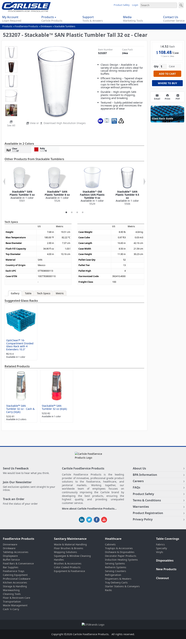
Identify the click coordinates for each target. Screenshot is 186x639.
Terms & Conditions (147, 500)
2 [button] (72, 212)
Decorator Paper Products (120, 556)
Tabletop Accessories (15, 552)
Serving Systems (115, 563)
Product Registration (148, 513)
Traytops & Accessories (119, 548)
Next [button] (144, 181)
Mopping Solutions (65, 552)
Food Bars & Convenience (18, 563)
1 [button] (66, 212)
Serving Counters (115, 571)
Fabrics (160, 544)
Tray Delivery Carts (116, 582)
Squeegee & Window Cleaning (72, 556)
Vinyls (159, 552)
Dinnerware (10, 544)
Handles (59, 559)
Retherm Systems (115, 567)
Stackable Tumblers (64, 26)
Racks (108, 590)
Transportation (12, 601)
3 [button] (77, 212)
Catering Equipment (15, 575)
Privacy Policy (143, 519)
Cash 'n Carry (11, 609)
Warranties (141, 507)
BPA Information (145, 475)
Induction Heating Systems (121, 559)
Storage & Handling (15, 586)
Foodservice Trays (13, 571)
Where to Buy (167, 83)
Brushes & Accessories (67, 563)
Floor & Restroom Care (16, 597)
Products (7, 26)
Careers (138, 481)
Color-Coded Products (67, 567)
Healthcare (113, 539)
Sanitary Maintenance (70, 539)
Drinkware (46, 26)
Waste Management (15, 605)
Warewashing (11, 590)
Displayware (10, 556)
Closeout (162, 578)
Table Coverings (167, 539)
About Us (139, 468)
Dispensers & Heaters (118, 578)
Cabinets (110, 544)
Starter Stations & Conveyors (122, 586)
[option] (22, 184)
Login (135, 5)
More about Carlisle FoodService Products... (89, 508)
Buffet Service (11, 559)
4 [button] (82, 212)
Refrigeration (113, 575)
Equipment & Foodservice (69, 571)
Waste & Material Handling (70, 544)
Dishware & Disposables (119, 552)
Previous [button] (4, 181)
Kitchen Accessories (15, 582)
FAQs (136, 487)
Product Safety (122, 5)
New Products (166, 569)
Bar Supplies (10, 567)
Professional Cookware (16, 578)
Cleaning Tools (12, 594)
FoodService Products (26, 26)
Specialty (161, 548)
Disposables (164, 560)
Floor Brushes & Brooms (68, 548)
